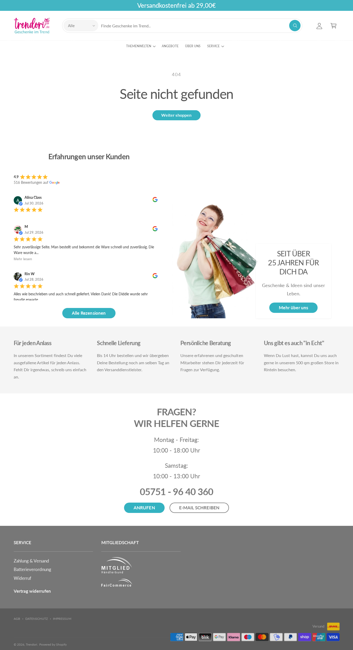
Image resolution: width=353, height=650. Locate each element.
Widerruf (22, 578)
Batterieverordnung (32, 569)
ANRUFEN (144, 507)
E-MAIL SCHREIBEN (199, 507)
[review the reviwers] (155, 201)
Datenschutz (36, 619)
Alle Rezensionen (89, 313)
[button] (333, 26)
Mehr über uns (293, 307)
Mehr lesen (23, 259)
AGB (17, 619)
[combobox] (200, 26)
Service (213, 46)
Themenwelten (138, 46)
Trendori (31, 644)
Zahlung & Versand (31, 561)
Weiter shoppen (176, 115)
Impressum (62, 619)
